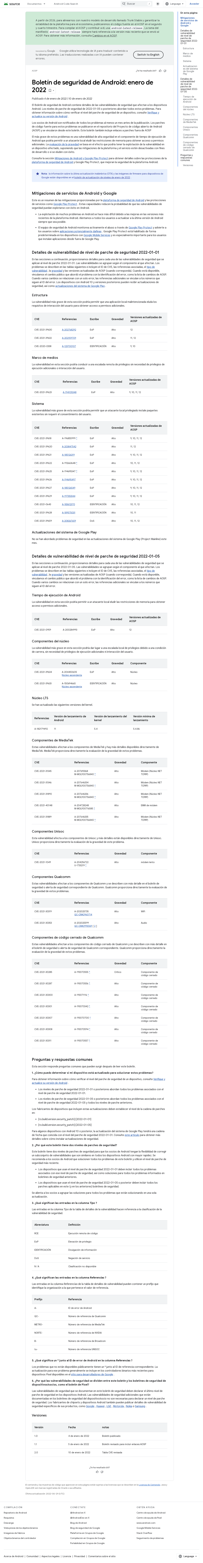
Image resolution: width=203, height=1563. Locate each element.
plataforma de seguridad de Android (52, 162)
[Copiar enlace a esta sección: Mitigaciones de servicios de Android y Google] (120, 194)
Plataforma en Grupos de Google (87, 1533)
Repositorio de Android (15, 1512)
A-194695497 (69, 479)
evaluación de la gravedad (64, 144)
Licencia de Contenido (149, 1484)
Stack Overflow (144, 1533)
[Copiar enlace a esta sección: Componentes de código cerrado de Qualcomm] (107, 938)
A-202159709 (69, 338)
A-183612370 (68, 504)
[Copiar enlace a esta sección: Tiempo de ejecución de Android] (83, 595)
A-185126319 (68, 454)
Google (90, 1406)
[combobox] (136, 4)
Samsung (140, 1406)
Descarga (9, 1522)
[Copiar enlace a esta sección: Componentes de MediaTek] (76, 741)
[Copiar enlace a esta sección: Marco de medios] (61, 358)
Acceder (194, 3)
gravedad (57, 270)
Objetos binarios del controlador (20, 1538)
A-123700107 (69, 346)
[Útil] (160, 70)
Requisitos (9, 1517)
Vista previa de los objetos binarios (21, 1527)
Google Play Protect (65, 204)
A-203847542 (69, 446)
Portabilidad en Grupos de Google (87, 1543)
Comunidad (32, 1556)
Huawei (100, 1406)
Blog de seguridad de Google (85, 1527)
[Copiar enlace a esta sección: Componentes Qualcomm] (73, 877)
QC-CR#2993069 (83, 926)
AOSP (34, 70)
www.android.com (146, 1522)
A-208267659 (69, 520)
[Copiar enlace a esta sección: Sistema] (47, 404)
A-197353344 (68, 496)
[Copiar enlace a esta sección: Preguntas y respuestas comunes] (95, 1060)
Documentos (34, 3)
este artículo (132, 1135)
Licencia (67, 1556)
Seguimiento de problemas (150, 1538)
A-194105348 (69, 392)
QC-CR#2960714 (83, 914)
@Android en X (77, 1512)
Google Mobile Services (97, 235)
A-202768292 (69, 329)
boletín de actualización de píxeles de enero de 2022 (102, 177)
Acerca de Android (13, 1556)
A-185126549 (68, 487)
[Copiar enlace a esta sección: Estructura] (50, 295)
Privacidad (79, 1556)
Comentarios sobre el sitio (102, 1556)
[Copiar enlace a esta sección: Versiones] (50, 1416)
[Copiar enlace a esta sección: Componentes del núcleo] (72, 641)
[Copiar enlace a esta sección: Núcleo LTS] (51, 698)
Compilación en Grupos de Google (87, 1538)
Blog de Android (78, 1522)
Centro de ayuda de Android (151, 1512)
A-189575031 (68, 512)
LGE (108, 1406)
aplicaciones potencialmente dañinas (81, 231)
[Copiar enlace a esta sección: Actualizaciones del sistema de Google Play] (100, 533)
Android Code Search (66, 3)
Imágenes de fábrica (14, 1533)
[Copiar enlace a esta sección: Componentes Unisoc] (67, 832)
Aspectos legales (50, 1556)
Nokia (129, 1406)
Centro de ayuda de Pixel (149, 1517)
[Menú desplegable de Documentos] (46, 4)
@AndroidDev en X (79, 1517)
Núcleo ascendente (72, 675)
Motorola (118, 1406)
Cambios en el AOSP (104, 35)
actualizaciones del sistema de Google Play (80, 286)
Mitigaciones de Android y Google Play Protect (81, 158)
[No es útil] (165, 70)
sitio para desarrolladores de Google (92, 1374)
